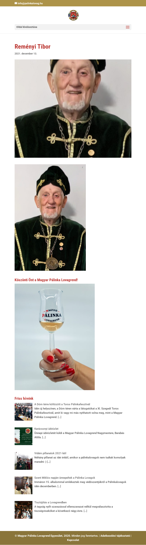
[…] (59, 417)
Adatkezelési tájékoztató (115, 535)
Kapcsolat (73, 540)
